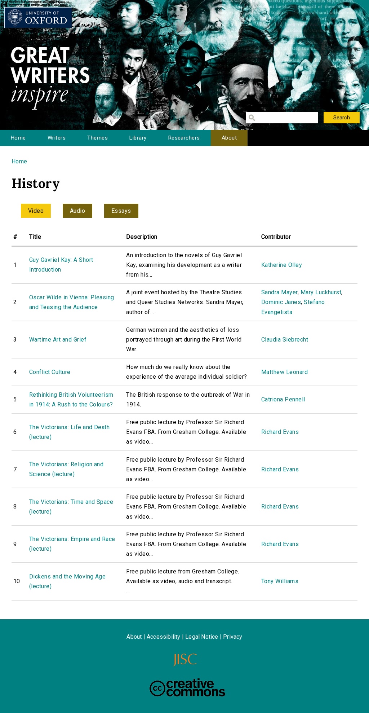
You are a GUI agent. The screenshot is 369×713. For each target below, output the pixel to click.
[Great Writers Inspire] (38, 17)
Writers (57, 138)
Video (36, 210)
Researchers (184, 138)
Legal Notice (201, 636)
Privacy (232, 636)
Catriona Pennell (283, 399)
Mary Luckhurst (321, 292)
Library (137, 138)
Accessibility (164, 636)
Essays (121, 210)
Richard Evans (280, 431)
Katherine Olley (281, 264)
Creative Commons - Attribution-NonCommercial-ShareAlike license (187, 687)
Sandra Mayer (279, 292)
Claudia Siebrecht (284, 339)
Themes (97, 138)
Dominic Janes (281, 302)
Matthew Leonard (284, 372)
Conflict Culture (50, 372)
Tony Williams (279, 581)
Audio (77, 210)
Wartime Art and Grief (57, 339)
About (229, 138)
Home (18, 138)
